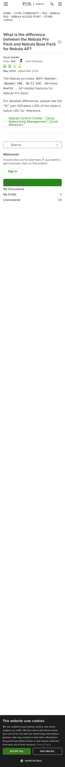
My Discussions (13, 189)
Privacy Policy (43, 744)
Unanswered (32, 200)
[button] (59, 42)
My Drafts (32, 194)
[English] (32, 4)
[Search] (52, 4)
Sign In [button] (12, 171)
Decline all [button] (47, 751)
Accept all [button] (16, 751)
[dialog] (32, 741)
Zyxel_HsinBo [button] (11, 57)
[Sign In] (60, 4)
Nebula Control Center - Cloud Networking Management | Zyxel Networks (33, 121)
